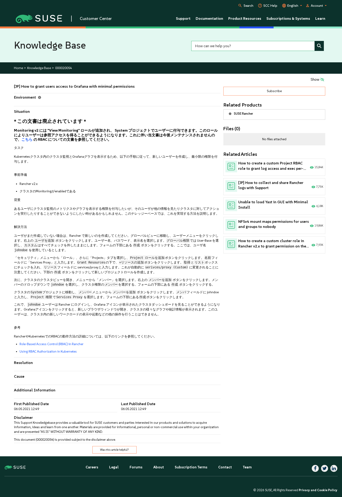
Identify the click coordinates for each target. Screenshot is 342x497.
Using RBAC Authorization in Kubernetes (48, 351)
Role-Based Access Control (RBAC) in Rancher (52, 344)
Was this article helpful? (114, 449)
